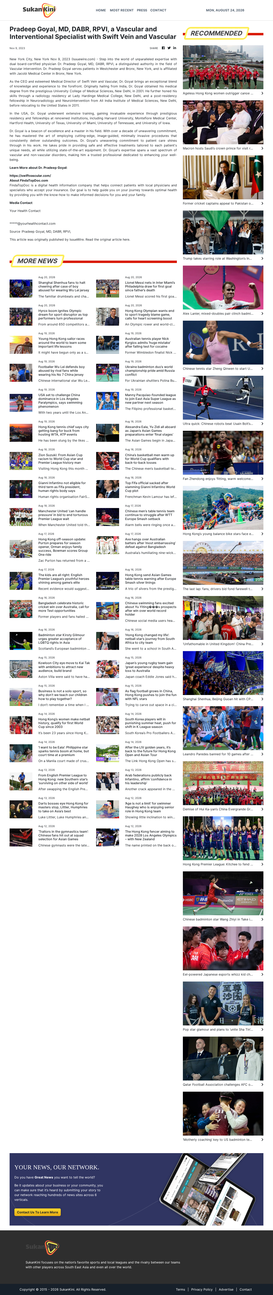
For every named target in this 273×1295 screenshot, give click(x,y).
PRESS (142, 10)
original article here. (115, 239)
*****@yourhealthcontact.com (33, 223)
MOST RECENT (122, 10)
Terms (180, 1289)
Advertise (226, 1289)
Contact (246, 1289)
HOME (101, 10)
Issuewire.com (83, 59)
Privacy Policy (202, 1289)
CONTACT (158, 10)
